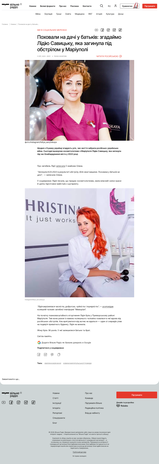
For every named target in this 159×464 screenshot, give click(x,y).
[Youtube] (3, 402)
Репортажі (57, 413)
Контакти (87, 6)
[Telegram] (26, 402)
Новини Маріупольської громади (77, 363)
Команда (89, 398)
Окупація (48, 14)
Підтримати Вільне (93, 403)
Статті (55, 398)
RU (109, 6)
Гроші (58, 14)
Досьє (121, 14)
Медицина (79, 14)
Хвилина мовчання (52, 363)
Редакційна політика (94, 408)
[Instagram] (18, 402)
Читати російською (107, 56)
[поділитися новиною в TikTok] (120, 30)
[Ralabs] (125, 405)
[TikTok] (33, 402)
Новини (32, 6)
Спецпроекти (59, 418)
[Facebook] (11, 402)
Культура (110, 14)
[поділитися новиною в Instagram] (108, 30)
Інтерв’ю (56, 408)
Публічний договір (79, 452)
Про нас (88, 393)
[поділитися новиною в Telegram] (114, 30)
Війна (38, 14)
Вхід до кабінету (92, 413)
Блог (55, 423)
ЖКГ (90, 14)
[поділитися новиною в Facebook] (102, 30)
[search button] (102, 6)
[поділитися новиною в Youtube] (96, 30)
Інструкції (57, 403)
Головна (5, 24)
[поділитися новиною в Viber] (52, 354)
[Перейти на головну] (12, 6)
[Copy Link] (59, 354)
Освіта (68, 14)
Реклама (74, 6)
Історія (99, 14)
